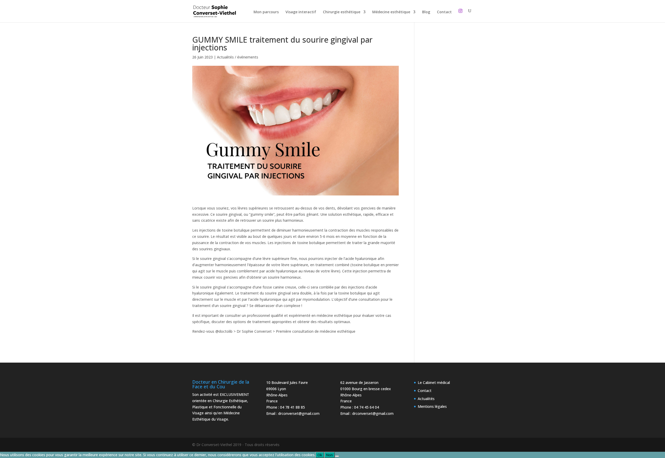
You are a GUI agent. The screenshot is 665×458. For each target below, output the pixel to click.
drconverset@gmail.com (299, 413)
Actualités (426, 398)
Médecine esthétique (391, 12)
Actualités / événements (237, 57)
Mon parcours (266, 12)
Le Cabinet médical (434, 382)
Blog (426, 12)
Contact (444, 12)
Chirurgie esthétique (341, 12)
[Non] (337, 456)
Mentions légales (432, 406)
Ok (319, 455)
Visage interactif (300, 12)
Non (329, 455)
